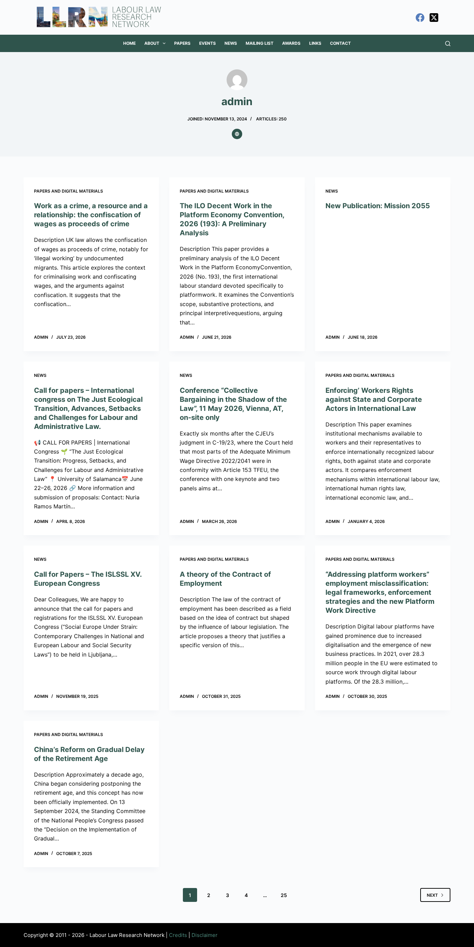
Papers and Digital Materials (68, 191)
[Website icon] (237, 134)
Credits (178, 935)
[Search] (447, 43)
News (231, 43)
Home (129, 43)
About (151, 43)
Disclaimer (205, 935)
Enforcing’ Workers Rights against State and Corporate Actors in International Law (373, 399)
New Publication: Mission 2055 (377, 206)
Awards (291, 43)
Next (432, 895)
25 (284, 895)
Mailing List (259, 43)
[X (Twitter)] (434, 17)
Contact (340, 43)
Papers (182, 43)
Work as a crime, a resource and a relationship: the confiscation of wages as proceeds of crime (91, 215)
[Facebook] (420, 17)
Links (315, 43)
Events (207, 43)
